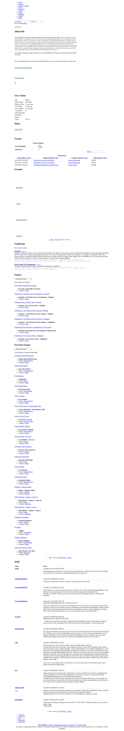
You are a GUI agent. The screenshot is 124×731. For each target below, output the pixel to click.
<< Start (50, 239)
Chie (16, 642)
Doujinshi (28, 504)
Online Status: (19, 102)
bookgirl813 (19, 700)
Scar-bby (18, 617)
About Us (21, 715)
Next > (65, 558)
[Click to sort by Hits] (99, 158)
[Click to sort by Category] (80, 158)
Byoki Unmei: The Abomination (25, 264)
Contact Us (21, 716)
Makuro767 (27, 552)
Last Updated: (19, 108)
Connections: (19, 110)
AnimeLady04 (19, 687)
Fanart (27, 290)
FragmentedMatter (21, 579)
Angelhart (26, 492)
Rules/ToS (21, 720)
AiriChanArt (27, 532)
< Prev (56, 239)
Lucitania (26, 451)
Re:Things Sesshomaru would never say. (46, 165)
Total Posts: (18, 115)
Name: (17, 119)
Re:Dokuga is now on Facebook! (44, 160)
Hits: (16, 100)
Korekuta (18, 251)
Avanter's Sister (28, 421)
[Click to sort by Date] (23, 158)
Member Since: (19, 104)
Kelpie (26, 381)
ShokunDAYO (28, 361)
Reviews (24, 251)
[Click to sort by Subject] (51, 158)
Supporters (21, 722)
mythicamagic (28, 391)
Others (27, 463)
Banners (27, 494)
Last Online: (18, 106)
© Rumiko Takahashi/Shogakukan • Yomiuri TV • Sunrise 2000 (62, 725)
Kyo (16, 670)
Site (19, 718)
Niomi (17, 568)
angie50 (26, 522)
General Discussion (74, 160)
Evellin (26, 441)
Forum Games (72, 165)
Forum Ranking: (20, 113)
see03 (25, 462)
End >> (70, 558)
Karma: (17, 117)
